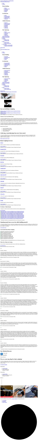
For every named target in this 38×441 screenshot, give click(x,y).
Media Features (6, 42)
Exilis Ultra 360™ (7, 23)
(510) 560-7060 (4, 374)
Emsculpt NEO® (7, 8)
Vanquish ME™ (6, 17)
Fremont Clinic (6, 40)
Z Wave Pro (6, 35)
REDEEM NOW (3, 113)
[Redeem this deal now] (10, 112)
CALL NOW (4, 44)
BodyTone (6, 10)
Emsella (5, 11)
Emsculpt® (6, 9)
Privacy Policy (4, 402)
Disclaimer (4, 401)
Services (3, 4)
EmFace (1, 142)
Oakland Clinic (6, 39)
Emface (5, 15)
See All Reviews (3, 245)
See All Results (2, 210)
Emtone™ (6, 22)
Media (3, 41)
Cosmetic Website (14, 398)
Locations (3, 38)
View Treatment (2, 146)
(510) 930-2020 (4, 368)
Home (3, 3)
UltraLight (6, 27)
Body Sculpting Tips (7, 43)
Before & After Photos (5, 37)
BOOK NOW (2, 47)
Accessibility (4, 400)
